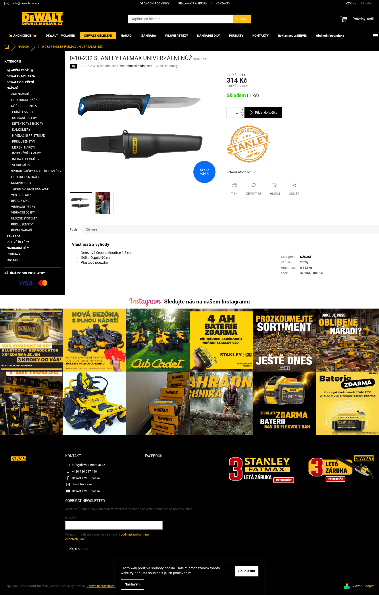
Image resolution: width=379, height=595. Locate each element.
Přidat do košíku (266, 112)
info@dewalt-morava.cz (88, 465)
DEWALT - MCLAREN (21, 76)
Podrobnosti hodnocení (136, 66)
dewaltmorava (82, 484)
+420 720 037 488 (84, 471)
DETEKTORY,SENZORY (27, 123)
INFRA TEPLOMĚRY (25, 159)
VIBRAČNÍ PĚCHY (23, 206)
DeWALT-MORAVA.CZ (86, 478)
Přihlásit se (78, 549)
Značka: (167, 66)
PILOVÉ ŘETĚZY (18, 242)
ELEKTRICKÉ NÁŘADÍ (25, 100)
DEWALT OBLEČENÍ (20, 82)
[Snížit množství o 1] (242, 115)
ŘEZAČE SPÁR (21, 200)
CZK (349, 3)
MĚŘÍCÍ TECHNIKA (24, 106)
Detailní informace (239, 172)
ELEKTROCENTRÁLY (25, 177)
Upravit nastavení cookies (104, 586)
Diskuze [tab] (91, 229)
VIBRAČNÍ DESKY (23, 212)
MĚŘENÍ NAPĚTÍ (23, 147)
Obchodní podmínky (154, 3)
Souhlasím (246, 571)
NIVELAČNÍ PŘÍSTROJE (28, 135)
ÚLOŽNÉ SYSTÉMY (24, 218)
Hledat (242, 19)
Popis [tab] (73, 229)
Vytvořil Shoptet (364, 586)
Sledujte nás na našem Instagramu (207, 301)
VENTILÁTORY (21, 194)
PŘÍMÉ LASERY (22, 112)
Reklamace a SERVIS (192, 3)
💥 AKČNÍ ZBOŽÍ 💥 (20, 70)
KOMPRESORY (21, 183)
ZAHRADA (14, 236)
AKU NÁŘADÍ (20, 94)
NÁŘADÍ (12, 88)
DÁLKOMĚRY (21, 129)
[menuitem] (22, 35)
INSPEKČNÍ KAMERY (26, 153)
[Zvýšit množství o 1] (242, 110)
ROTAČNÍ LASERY (24, 118)
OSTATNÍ (13, 260)
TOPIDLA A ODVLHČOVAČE (30, 189)
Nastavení (132, 584)
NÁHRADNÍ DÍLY (18, 248)
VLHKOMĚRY (21, 165)
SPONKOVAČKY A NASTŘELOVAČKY (36, 171)
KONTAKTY (223, 3)
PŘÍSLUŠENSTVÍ (23, 141)
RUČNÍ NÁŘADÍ (21, 230)
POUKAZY (14, 254)
